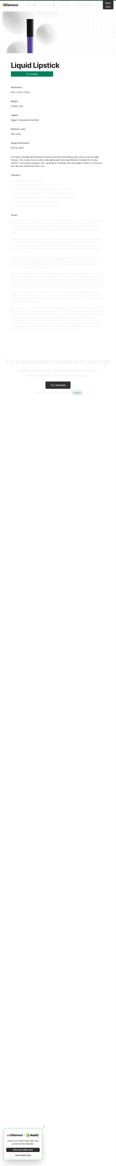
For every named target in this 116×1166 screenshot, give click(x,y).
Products (46, 4)
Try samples (58, 385)
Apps (29, 4)
